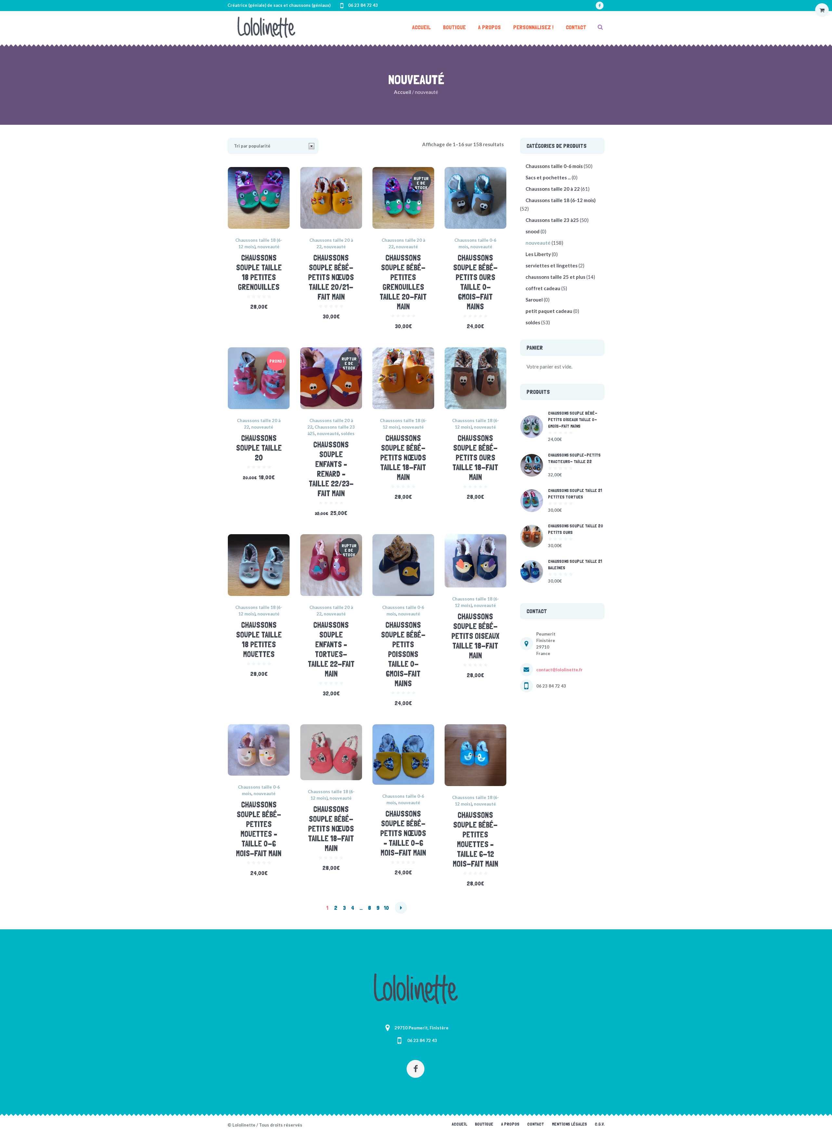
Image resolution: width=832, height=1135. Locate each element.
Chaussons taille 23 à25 (552, 220)
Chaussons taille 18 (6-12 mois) (561, 200)
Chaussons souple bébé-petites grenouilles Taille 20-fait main (403, 282)
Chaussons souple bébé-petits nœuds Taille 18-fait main (403, 457)
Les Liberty (538, 254)
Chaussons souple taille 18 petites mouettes (259, 639)
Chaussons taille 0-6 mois (554, 166)
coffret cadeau (543, 288)
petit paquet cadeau (549, 311)
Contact (535, 1124)
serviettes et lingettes (552, 265)
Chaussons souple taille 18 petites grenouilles (259, 272)
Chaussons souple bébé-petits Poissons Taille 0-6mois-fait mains (403, 654)
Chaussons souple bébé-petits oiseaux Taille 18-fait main (475, 636)
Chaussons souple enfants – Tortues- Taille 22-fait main (331, 649)
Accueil (402, 92)
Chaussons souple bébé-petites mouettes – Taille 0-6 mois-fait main (258, 829)
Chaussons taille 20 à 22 (553, 189)
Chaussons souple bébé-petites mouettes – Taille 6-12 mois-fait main (475, 839)
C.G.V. (599, 1124)
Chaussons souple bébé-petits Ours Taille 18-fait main (475, 457)
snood (533, 231)
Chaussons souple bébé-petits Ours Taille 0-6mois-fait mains (475, 282)
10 (386, 907)
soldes (348, 433)
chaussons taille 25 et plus (555, 277)
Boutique (484, 1124)
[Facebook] (600, 5)
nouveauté (268, 246)
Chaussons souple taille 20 (259, 447)
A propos (510, 1124)
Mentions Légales (569, 1124)
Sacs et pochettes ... (548, 177)
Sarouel (534, 300)
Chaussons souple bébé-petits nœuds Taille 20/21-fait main (331, 277)
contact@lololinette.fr (559, 669)
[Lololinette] (416, 988)
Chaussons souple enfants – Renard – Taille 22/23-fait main (331, 469)
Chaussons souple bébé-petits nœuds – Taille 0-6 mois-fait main (403, 833)
